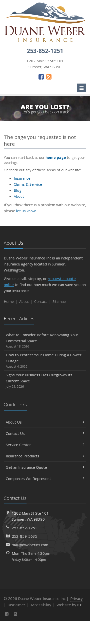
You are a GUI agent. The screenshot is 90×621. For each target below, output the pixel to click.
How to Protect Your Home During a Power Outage (44, 360)
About (19, 196)
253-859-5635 (24, 536)
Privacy (76, 598)
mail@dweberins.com (30, 544)
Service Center (18, 444)
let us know (26, 210)
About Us (14, 422)
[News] (49, 76)
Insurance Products (22, 455)
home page (56, 157)
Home (9, 301)
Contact (40, 301)
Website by (69, 604)
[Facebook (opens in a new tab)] (41, 76)
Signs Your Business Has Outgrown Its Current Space (39, 380)
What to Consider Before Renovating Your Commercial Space (42, 340)
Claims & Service (28, 184)
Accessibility (40, 604)
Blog (18, 190)
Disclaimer (16, 604)
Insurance (22, 178)
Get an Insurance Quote (26, 467)
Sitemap (59, 301)
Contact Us (15, 433)
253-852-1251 (24, 527)
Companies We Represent (28, 478)
